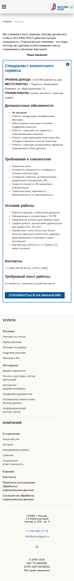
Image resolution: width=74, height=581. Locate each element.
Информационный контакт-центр (14, 410)
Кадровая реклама (14, 352)
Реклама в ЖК (11, 358)
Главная (7, 21)
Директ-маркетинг (14, 370)
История (8, 444)
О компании (11, 433)
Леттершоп (10, 365)
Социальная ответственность (13, 462)
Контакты (9, 477)
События (8, 455)
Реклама (9, 331)
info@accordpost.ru (37, 536)
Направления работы (16, 450)
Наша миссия (11, 439)
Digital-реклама (12, 342)
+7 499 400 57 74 (37, 531)
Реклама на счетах (14, 336)
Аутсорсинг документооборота (14, 386)
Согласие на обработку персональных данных (18, 497)
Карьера (8, 471)
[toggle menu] (4, 7)
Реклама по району (14, 347)
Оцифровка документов (17, 394)
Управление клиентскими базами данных (19, 401)
